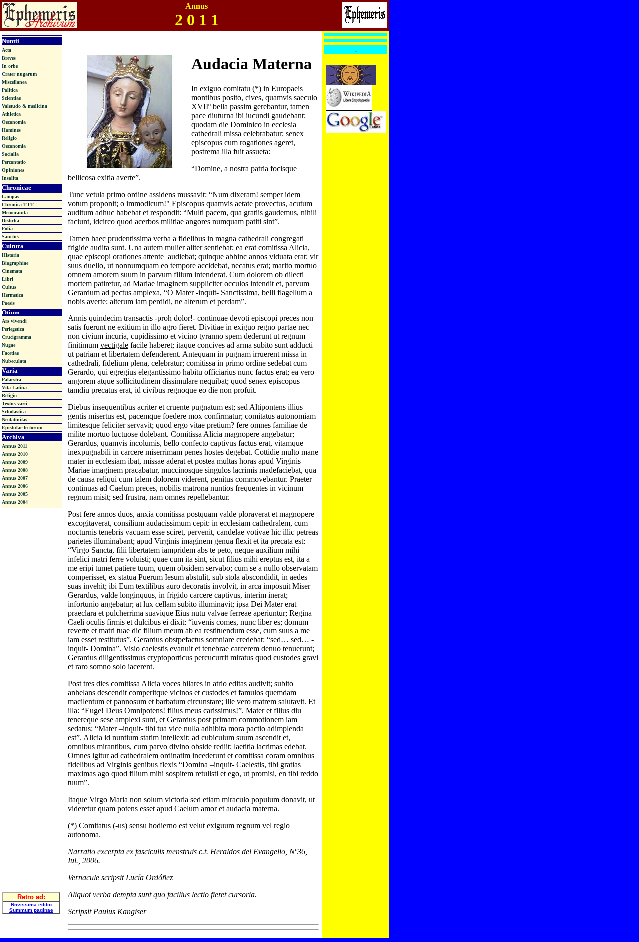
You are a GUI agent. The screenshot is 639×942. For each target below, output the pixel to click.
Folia (7, 228)
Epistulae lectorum (22, 427)
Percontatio (14, 162)
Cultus (9, 287)
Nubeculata (14, 361)
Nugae (8, 345)
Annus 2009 (15, 462)
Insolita (10, 178)
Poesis (8, 303)
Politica (10, 90)
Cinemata (12, 271)
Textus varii (14, 403)
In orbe (10, 66)
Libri (7, 279)
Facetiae (10, 353)
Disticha (10, 220)
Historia (10, 255)
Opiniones (13, 170)
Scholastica (14, 411)
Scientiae (11, 98)
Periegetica (13, 329)
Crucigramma (16, 337)
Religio (9, 138)
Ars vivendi (14, 321)
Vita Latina (14, 387)
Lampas (10, 196)
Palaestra (11, 379)
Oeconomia (14, 122)
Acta (6, 50)
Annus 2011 (14, 446)
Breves (9, 58)
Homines (11, 130)
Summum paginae (31, 910)
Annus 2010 (15, 454)
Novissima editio (31, 904)
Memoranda (15, 212)
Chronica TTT (18, 204)
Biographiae (15, 263)
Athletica (11, 114)
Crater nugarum (19, 74)
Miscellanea (14, 82)
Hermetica (12, 295)
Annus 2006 (15, 486)
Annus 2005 (15, 494)
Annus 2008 (15, 470)
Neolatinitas (14, 419)
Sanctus (10, 236)
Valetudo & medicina (24, 106)
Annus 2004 (15, 502)
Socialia (10, 154)
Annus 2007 (15, 478)
